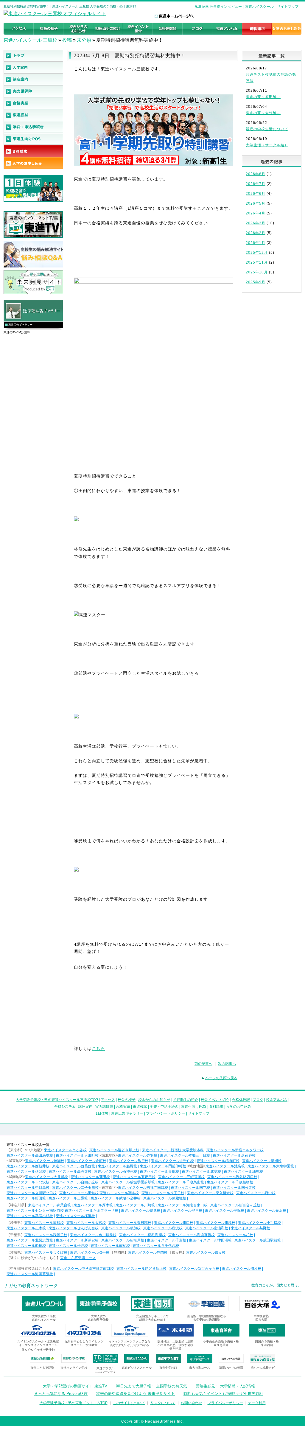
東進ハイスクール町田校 (26, 1198)
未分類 (84, 40)
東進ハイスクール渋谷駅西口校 (232, 1177)
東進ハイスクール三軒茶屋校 (181, 1177)
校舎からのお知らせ (154, 1100)
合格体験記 (241, 1100)
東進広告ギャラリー (20, 324)
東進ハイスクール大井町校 (46, 1177)
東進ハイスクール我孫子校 (45, 1235)
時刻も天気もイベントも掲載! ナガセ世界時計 (223, 1393)
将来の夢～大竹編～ (263, 113)
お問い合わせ (191, 1403)
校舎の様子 (127, 1100)
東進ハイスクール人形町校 (77, 1155)
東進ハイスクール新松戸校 (122, 1240)
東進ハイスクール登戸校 (182, 1210)
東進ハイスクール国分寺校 (234, 1187)
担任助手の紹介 (185, 1100)
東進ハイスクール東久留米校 (210, 1193)
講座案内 (85, 1106)
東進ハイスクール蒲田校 (90, 1177)
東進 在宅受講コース (78, 1258)
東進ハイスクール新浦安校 (77, 1240)
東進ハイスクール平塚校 (224, 1210)
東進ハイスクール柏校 (235, 1235)
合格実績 (123, 1106)
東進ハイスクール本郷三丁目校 (185, 1155)
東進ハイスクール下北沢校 (28, 1182)
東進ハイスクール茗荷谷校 (234, 1155)
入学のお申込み (238, 1106)
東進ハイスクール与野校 (250, 1228)
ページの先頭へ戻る (221, 1078)
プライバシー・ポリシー (165, 1113)
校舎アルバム (276, 1100)
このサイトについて (129, 1403)
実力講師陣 (104, 1106)
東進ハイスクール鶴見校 (140, 1210)
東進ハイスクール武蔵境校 (164, 1198)
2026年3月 (255, 223)
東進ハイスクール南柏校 (110, 1246)
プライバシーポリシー (225, 1403)
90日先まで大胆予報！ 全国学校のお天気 (151, 1386)
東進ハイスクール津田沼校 (210, 1240)
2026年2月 (255, 233)
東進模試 (140, 1106)
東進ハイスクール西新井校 (28, 1166)
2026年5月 (255, 203)
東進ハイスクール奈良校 (205, 1252)
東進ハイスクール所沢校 (163, 1228)
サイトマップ (287, 6)
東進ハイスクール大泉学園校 (271, 1166)
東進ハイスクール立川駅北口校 (32, 1193)
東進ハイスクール (259, 6)
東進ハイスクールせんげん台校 (74, 1228)
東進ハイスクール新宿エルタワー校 (235, 1150)
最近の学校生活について (267, 129)
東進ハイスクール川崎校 (135, 1205)
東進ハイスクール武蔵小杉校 (30, 1216)
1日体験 (102, 1113)
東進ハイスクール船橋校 (26, 1246)
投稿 (67, 40)
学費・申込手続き (164, 1106)
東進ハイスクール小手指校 (259, 1223)
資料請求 (216, 1106)
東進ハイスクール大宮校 (86, 1223)
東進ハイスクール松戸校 (68, 1246)
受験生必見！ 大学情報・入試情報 (225, 1386)
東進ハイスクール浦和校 (44, 1223)
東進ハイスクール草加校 (121, 1228)
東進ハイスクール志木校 (26, 1228)
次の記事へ (227, 1064)
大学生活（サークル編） (267, 145)
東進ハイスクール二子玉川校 (75, 1187)
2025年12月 (257, 253)
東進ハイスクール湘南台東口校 (183, 1205)
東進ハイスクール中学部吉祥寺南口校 (83, 1269)
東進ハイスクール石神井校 (115, 1171)
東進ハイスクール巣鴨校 (159, 1171)
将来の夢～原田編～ (263, 97)
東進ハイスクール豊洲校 (261, 1161)
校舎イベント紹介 (215, 1100)
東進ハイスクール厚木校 (93, 1205)
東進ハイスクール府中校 (256, 1193)
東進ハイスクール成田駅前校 (257, 1240)
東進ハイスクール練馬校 (243, 1171)
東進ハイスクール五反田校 (134, 1177)
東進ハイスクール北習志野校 (30, 1240)
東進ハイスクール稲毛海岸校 (142, 1235)
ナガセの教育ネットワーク (31, 1285)
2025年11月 (257, 262)
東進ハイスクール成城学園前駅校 (128, 1182)
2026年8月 (255, 174)
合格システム (65, 1106)
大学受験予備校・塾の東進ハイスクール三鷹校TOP (57, 1100)
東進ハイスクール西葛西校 (73, 1166)
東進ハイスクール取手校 (89, 1252)
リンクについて (162, 1403)
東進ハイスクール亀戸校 (128, 1161)
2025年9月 (255, 282)
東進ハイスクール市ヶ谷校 (65, 1150)
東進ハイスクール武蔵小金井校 (116, 1198)
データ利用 (257, 1403)
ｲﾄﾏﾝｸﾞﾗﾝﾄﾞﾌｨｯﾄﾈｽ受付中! (38, 1349)
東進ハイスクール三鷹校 (68, 1198)
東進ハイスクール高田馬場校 (30, 1155)
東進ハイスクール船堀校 (117, 1166)
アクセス (108, 1100)
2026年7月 (255, 184)
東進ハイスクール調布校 (119, 1193)
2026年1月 (255, 243)
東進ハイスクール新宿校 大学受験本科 (173, 1150)
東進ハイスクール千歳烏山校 (181, 1182)
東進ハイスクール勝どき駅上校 (114, 1150)
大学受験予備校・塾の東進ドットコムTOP (74, 1403)
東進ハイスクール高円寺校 (70, 1171)
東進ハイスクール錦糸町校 (218, 1161)
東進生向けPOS (193, 1106)
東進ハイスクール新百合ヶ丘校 (235, 1205)
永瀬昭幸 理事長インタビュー (218, 6)
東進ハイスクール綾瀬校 (44, 1161)
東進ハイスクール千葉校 (166, 1240)
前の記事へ (203, 1064)
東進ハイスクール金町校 (86, 1161)
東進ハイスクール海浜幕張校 (191, 1235)
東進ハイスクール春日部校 (129, 1223)
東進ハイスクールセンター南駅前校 (35, 1210)
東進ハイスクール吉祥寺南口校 (143, 1187)
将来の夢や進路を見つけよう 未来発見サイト (135, 1393)
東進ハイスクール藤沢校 (266, 1210)
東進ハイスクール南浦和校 (206, 1228)
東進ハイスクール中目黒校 (28, 1187)
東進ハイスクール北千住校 (172, 1161)
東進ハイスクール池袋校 (225, 1166)
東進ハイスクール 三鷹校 (30, 40)
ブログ (258, 1100)
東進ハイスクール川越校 (215, 1223)
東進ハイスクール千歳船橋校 (230, 1182)
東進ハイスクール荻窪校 (26, 1171)
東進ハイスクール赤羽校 (137, 1155)
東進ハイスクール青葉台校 (49, 1205)
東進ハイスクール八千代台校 (156, 1246)
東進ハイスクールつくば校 (45, 1252)
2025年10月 (257, 272)
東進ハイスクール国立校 (190, 1187)
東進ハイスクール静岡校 (147, 1252)
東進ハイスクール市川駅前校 (93, 1235)
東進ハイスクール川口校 (173, 1223)
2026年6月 (255, 194)
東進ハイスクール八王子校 (162, 1193)
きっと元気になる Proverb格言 (61, 1393)
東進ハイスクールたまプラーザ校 (91, 1210)
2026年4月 (255, 213)
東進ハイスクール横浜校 (75, 1216)
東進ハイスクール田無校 (79, 1193)
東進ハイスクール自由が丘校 (75, 1182)
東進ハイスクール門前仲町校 (163, 1166)
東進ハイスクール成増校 (201, 1171)
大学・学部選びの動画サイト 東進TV (75, 1386)
